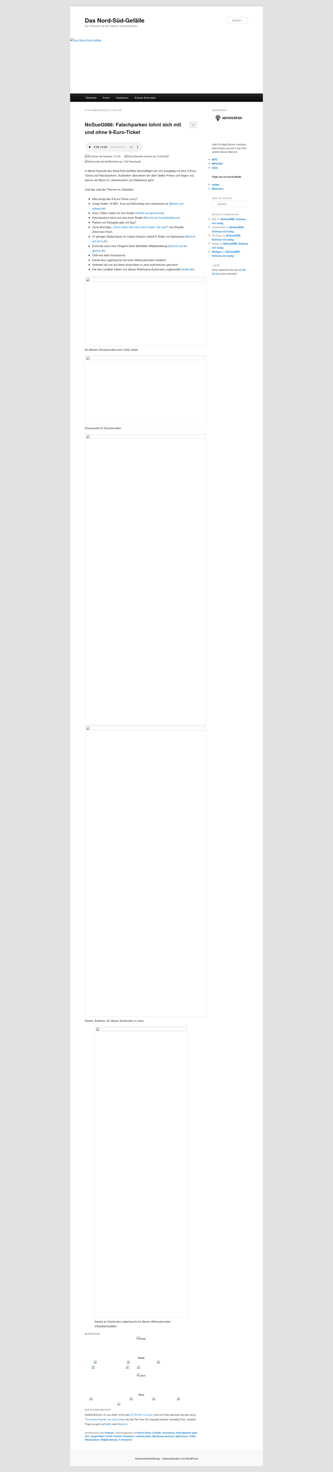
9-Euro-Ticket (144, 1432)
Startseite (91, 97)
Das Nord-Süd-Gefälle (115, 20)
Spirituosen (181, 1436)
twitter (108, 1424)
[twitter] (131, 1368)
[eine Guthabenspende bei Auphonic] (141, 1404)
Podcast (109, 1432)
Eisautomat (168, 1432)
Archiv (106, 97)
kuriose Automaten (124, 1436)
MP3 (214, 159)
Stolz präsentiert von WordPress (180, 1458)
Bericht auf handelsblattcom (161, 217)
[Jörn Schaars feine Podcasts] (109, 1399)
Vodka (192, 1436)
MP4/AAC (217, 163)
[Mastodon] (185, 1399)
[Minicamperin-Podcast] (172, 1362)
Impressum (122, 97)
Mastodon (122, 1424)
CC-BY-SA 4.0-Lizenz (141, 1414)
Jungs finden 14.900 (102, 1436)
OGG (215, 168)
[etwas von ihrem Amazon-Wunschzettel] (164, 1368)
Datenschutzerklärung (147, 1458)
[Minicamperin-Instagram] (108, 1368)
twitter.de (187, 269)
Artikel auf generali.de (149, 213)
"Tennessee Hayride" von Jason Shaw (105, 1419)
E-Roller (156, 1432)
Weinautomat (92, 1439)
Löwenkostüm (143, 1436)
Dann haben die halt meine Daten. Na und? (140, 227)
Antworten (125, 1439)
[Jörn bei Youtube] (164, 1399)
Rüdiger (216, 251)
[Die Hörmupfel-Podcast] (110, 1362)
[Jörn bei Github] (141, 1399)
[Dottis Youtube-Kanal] (141, 1362)
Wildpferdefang (108, 1439)
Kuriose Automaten (145, 97)
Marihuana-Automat (163, 1436)
